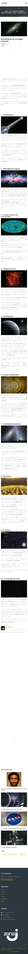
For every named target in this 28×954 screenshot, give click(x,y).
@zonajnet (11, 627)
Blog (3, 894)
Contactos (4, 899)
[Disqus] (14, 684)
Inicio (3, 889)
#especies (4, 854)
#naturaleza (23, 854)
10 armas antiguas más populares (9, 847)
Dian (3, 901)
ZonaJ (3, 892)
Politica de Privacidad (5, 950)
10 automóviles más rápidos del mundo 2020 (11, 809)
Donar (3, 896)
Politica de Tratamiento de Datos (18, 948)
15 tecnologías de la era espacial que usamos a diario (13, 828)
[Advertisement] (14, 63)
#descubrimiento (13, 854)
